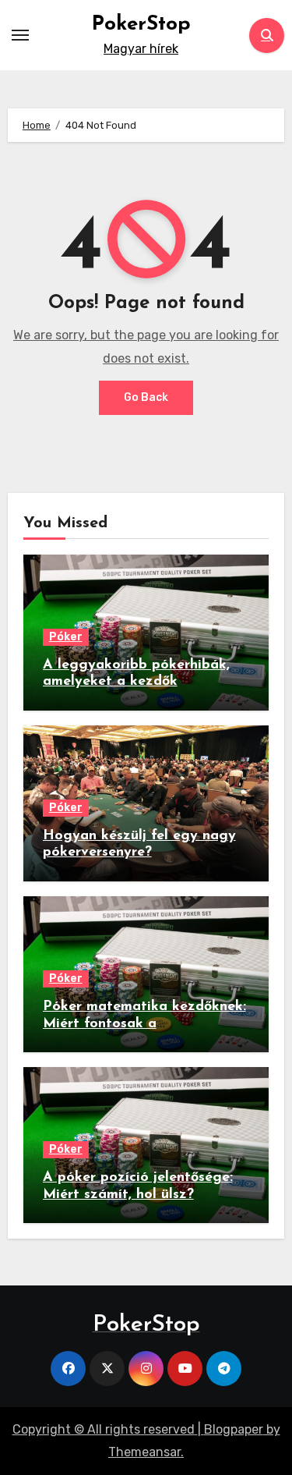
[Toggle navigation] (20, 35)
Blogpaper (233, 1429)
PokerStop (141, 24)
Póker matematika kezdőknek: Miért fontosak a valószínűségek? (144, 1024)
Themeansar (144, 1452)
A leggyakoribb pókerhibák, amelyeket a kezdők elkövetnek (136, 682)
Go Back (146, 397)
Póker (66, 637)
